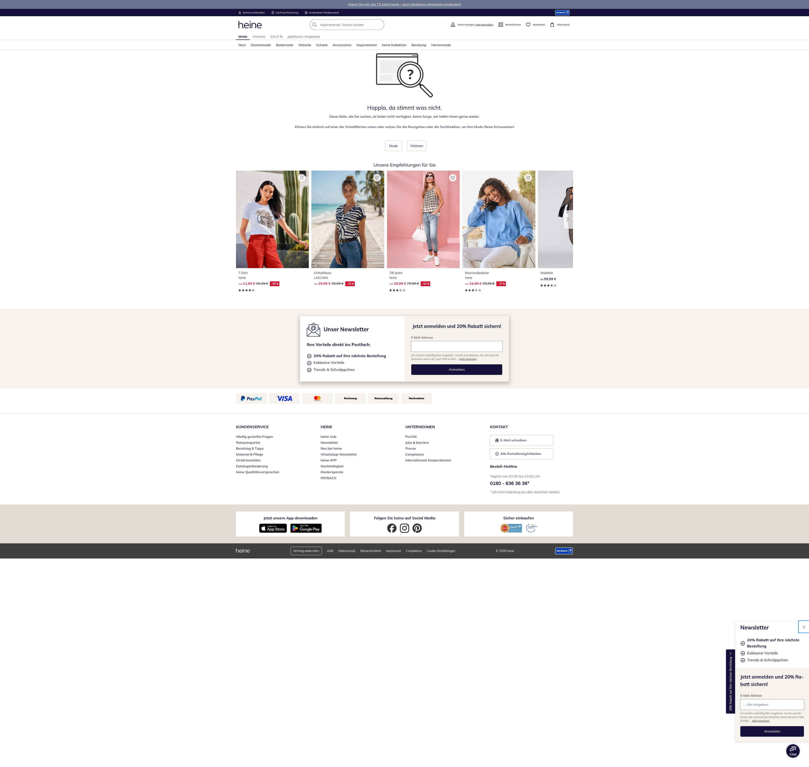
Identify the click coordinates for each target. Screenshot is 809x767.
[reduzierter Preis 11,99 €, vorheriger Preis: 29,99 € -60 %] (272, 219)
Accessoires (342, 45)
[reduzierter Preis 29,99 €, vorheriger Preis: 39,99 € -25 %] (347, 219)
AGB (330, 551)
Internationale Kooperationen (428, 460)
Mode (242, 36)
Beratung (418, 45)
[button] (568, 219)
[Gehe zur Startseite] (250, 24)
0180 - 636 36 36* (509, 483)
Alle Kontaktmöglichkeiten (520, 454)
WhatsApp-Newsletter (339, 454)
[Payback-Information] (564, 551)
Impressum (393, 551)
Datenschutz (346, 551)
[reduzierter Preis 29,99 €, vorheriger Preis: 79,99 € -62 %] (423, 219)
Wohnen (258, 36)
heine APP (329, 460)
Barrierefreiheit (370, 551)
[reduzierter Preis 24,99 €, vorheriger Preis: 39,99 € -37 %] (498, 219)
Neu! (242, 45)
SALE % (277, 36)
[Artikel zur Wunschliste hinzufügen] (301, 178)
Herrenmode (441, 45)
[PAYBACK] (562, 12)
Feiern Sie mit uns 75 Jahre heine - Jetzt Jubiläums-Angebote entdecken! (404, 4)
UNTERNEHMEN (420, 426)
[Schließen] (804, 626)
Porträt (411, 436)
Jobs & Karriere (417, 442)
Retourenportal (248, 442)
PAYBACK (328, 478)
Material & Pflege (249, 454)
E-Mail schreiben (510, 441)
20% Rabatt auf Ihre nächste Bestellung (731, 684)
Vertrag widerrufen (306, 551)
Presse (410, 448)
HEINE (326, 426)
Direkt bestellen (248, 460)
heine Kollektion (394, 45)
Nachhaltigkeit (332, 466)
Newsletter (329, 442)
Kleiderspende (332, 472)
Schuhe (322, 45)
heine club (328, 436)
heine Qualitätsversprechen (257, 472)
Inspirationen (366, 45)
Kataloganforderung (252, 466)
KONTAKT (499, 426)
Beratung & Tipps (250, 448)
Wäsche (304, 45)
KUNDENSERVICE (252, 426)
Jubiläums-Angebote (304, 36)
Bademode (284, 45)
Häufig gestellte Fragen (254, 436)
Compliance (414, 454)
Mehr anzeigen (760, 720)
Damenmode (261, 45)
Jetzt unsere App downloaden (290, 518)
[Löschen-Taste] (380, 24)
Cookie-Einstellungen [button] (441, 551)
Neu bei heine (331, 448)
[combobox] (356, 25)
